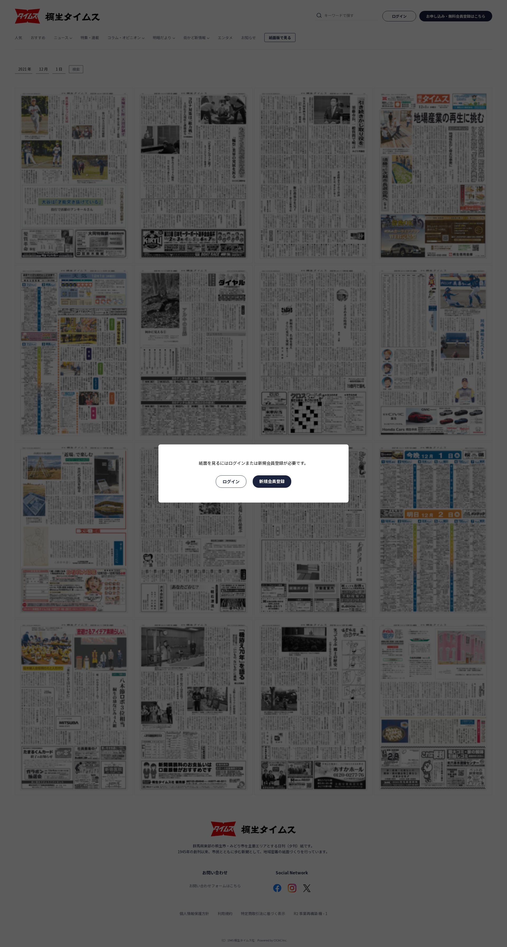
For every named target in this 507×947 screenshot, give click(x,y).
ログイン (231, 481)
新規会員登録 (272, 481)
